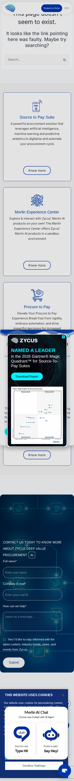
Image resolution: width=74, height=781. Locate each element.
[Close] (63, 695)
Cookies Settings (34, 765)
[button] (63, 336)
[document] (37, 390)
